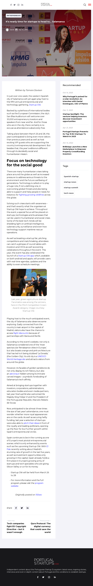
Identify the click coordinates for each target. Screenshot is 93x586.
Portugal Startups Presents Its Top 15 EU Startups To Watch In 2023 (75, 134)
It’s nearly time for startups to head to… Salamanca (35, 21)
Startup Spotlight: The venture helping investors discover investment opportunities (75, 117)
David (12, 30)
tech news (69, 193)
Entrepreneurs (14, 15)
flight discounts (20, 333)
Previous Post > (45, 521)
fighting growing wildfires (31, 195)
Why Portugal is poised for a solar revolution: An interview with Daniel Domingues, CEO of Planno (75, 100)
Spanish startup (71, 176)
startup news (70, 182)
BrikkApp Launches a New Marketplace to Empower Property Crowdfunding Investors (75, 150)
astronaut (15, 374)
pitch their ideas (31, 423)
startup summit (71, 188)
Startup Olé (35, 105)
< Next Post (11, 521)
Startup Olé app (26, 256)
